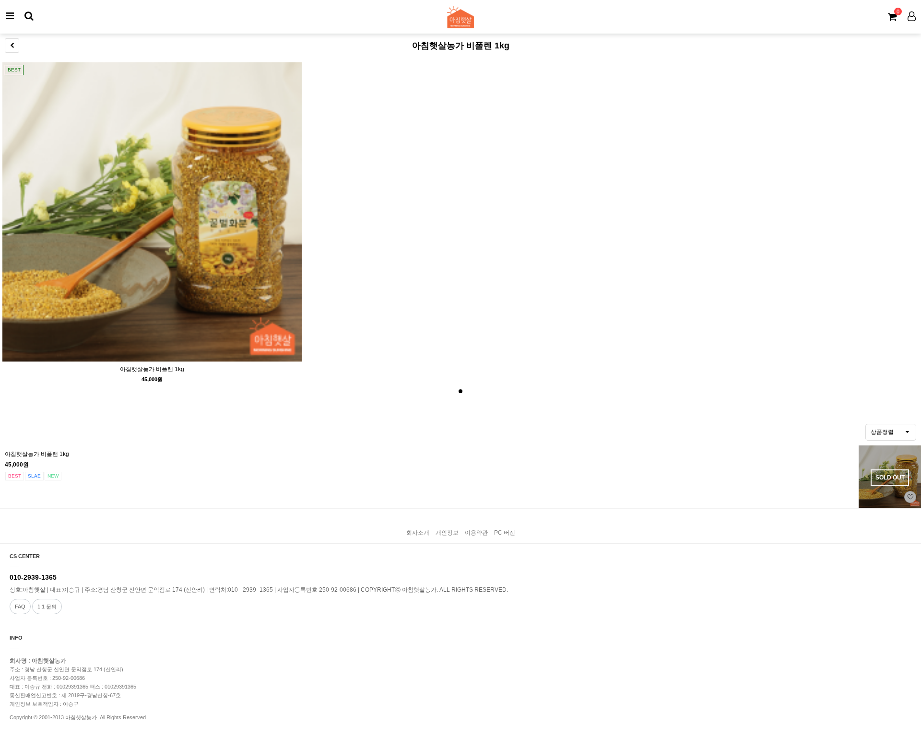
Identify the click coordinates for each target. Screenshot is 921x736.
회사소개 (417, 533)
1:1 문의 (47, 606)
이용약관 (476, 533)
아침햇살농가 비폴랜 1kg (152, 369)
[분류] (9, 16)
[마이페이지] (911, 16)
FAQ (20, 606)
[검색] (28, 16)
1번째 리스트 (460, 391)
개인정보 (447, 533)
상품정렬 (882, 432)
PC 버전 (504, 533)
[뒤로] (12, 45)
